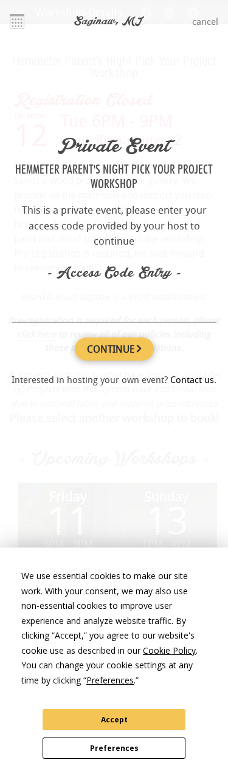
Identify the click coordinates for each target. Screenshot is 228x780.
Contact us (192, 379)
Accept (114, 719)
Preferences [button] (110, 680)
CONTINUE (112, 349)
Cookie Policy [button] (169, 650)
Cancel (205, 21)
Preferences (114, 748)
